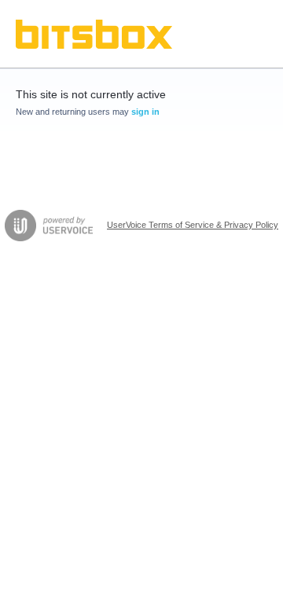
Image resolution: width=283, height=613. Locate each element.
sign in (145, 111)
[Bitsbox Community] (94, 34)
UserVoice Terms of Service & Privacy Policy (192, 224)
